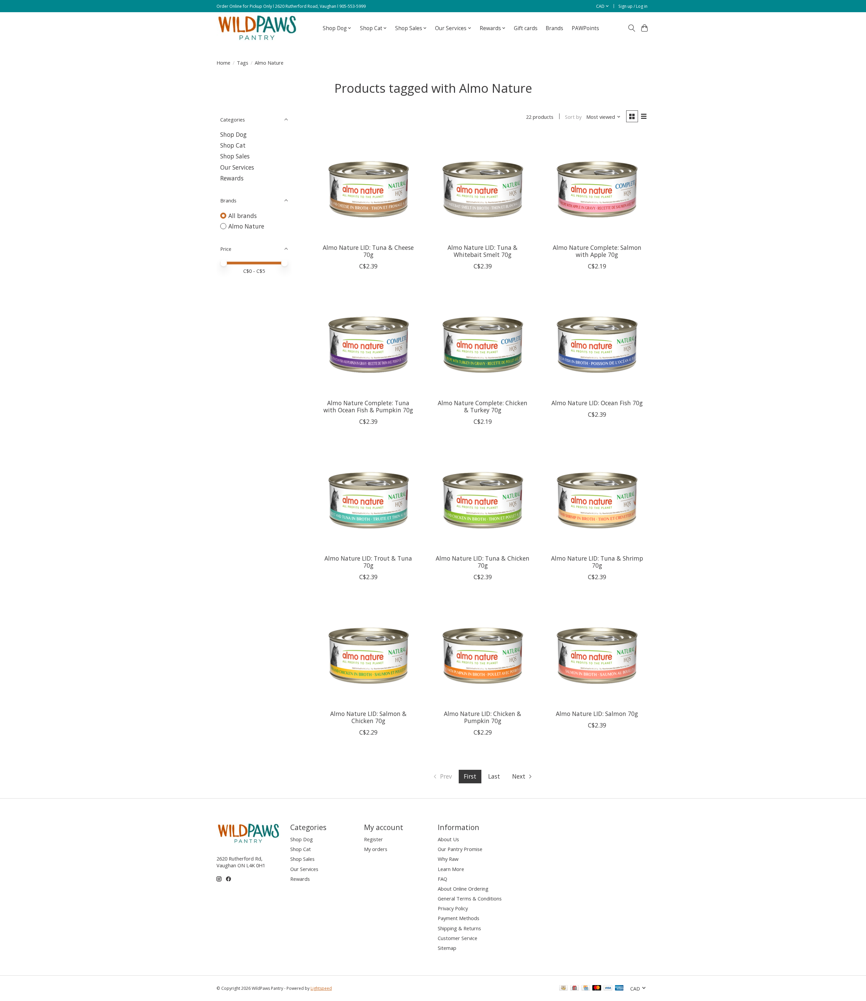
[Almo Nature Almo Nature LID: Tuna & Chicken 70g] (482, 496)
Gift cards (526, 28)
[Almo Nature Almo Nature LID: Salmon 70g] (596, 652)
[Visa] (607, 988)
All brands (242, 216)
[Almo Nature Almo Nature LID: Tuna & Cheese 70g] (368, 185)
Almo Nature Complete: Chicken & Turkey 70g (482, 406)
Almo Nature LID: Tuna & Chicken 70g (482, 561)
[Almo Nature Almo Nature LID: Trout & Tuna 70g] (368, 496)
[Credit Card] (586, 988)
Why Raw (448, 858)
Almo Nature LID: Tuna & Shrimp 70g (597, 561)
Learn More (451, 869)
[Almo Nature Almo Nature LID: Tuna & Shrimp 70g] (596, 496)
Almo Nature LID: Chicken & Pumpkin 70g (482, 717)
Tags (242, 62)
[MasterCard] (596, 988)
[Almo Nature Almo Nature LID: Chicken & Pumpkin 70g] (482, 652)
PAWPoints (585, 28)
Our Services (237, 167)
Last (494, 776)
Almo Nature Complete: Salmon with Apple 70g (597, 251)
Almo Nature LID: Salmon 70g (597, 714)
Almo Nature (246, 226)
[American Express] (619, 988)
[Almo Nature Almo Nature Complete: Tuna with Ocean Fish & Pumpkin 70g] (368, 341)
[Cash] (563, 988)
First (470, 776)
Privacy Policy (453, 908)
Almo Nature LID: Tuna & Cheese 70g (368, 251)
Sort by (573, 116)
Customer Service (457, 938)
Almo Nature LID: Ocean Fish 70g (597, 403)
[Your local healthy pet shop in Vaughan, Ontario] (257, 28)
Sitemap (447, 947)
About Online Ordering (463, 888)
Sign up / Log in (632, 6)
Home (223, 62)
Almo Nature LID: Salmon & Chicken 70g (368, 717)
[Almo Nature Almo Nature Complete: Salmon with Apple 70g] (596, 185)
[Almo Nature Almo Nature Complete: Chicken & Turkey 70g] (482, 341)
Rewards (232, 178)
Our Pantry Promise (460, 849)
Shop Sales (235, 156)
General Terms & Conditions (470, 898)
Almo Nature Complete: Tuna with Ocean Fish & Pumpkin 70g (368, 406)
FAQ (442, 878)
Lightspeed (321, 988)
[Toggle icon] (631, 28)
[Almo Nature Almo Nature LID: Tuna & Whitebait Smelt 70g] (482, 185)
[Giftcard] (574, 988)
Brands (554, 28)
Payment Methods (458, 918)
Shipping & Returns (459, 928)
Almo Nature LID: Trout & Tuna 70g (368, 561)
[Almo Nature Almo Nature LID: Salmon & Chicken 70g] (368, 652)
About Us (448, 839)
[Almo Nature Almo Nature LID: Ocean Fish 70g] (596, 341)
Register (373, 839)
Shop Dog (233, 134)
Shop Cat (233, 145)
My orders (375, 849)
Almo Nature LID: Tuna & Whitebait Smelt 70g (483, 251)
